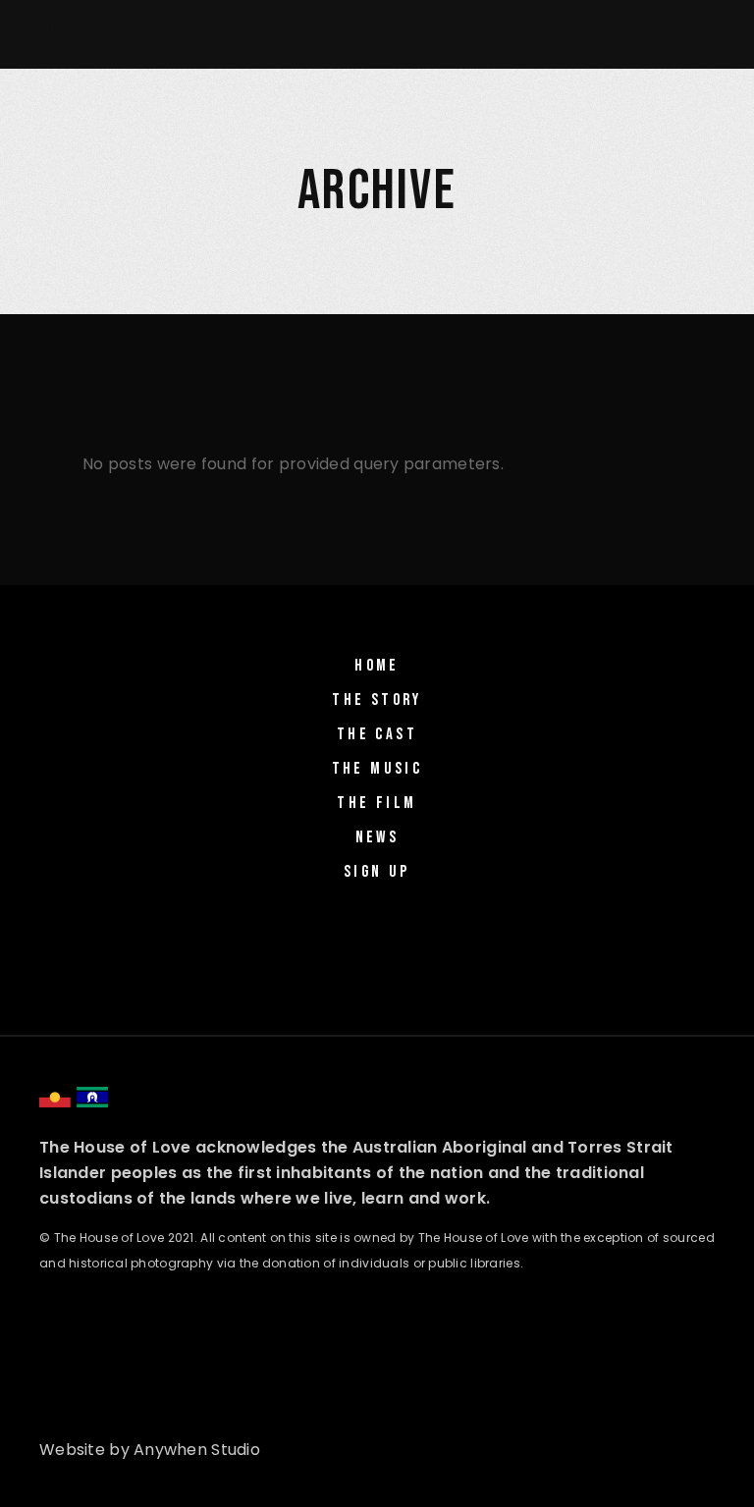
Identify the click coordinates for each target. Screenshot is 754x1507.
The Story (377, 700)
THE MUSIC (377, 769)
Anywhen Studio (197, 1449)
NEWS (377, 837)
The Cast (377, 734)
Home (377, 665)
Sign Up (377, 872)
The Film (376, 803)
